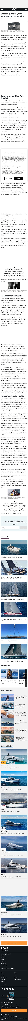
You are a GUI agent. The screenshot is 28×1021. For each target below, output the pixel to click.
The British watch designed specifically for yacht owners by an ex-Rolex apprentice (21, 714)
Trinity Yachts (4, 833)
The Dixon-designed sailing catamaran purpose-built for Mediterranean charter (21, 697)
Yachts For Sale (4, 973)
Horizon (3, 789)
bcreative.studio (17, 979)
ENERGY (3, 875)
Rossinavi (3, 936)
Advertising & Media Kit (6, 954)
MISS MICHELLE (6, 788)
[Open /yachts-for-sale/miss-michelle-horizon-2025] (14, 778)
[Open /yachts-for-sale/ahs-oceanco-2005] (14, 800)
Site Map (16, 977)
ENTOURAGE (5, 766)
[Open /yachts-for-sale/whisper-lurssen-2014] (14, 903)
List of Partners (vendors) (6, 174)
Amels (2, 768)
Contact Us (3, 957)
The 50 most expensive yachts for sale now (11, 557)
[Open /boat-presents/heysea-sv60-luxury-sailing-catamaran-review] (7, 697)
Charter (2, 975)
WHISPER (4, 913)
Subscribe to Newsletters (14, 943)
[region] (14, 165)
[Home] (13, 9)
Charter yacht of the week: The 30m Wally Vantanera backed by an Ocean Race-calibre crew (13, 578)
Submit (23, 528)
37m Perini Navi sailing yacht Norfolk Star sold (12, 599)
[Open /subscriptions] (9, 996)
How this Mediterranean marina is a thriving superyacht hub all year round (21, 739)
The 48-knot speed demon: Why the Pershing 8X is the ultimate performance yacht (21, 730)
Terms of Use (3, 961)
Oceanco (3, 811)
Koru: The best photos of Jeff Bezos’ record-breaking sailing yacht (8, 682)
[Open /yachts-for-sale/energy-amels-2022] (14, 865)
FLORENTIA (4, 935)
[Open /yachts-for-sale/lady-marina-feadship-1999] (14, 843)
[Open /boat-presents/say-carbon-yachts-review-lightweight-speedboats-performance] (7, 722)
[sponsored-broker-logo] (3, 764)
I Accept (18, 178)
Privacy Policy (4, 965)
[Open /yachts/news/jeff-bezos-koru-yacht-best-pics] (9, 674)
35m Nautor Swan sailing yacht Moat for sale (12, 661)
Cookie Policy (4, 963)
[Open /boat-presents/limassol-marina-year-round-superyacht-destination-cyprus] (7, 738)
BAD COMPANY (5, 831)
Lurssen (3, 915)
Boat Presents (4, 981)
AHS (2, 809)
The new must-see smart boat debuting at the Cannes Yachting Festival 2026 (21, 706)
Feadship (3, 855)
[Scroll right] (26, 678)
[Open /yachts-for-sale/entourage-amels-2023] (14, 756)
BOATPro (16, 973)
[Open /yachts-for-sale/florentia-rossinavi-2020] (14, 925)
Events (15, 972)
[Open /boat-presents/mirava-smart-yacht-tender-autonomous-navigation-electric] (7, 705)
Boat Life (3, 979)
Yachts (2, 972)
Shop (15, 975)
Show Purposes (9, 178)
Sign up (14, 1010)
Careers (2, 959)
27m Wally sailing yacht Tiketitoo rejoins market (13, 641)
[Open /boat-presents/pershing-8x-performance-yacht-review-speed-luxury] (7, 730)
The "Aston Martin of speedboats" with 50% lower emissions (21, 722)
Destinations (4, 977)
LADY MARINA (5, 853)
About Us (3, 955)
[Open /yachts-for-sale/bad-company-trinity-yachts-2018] (14, 822)
